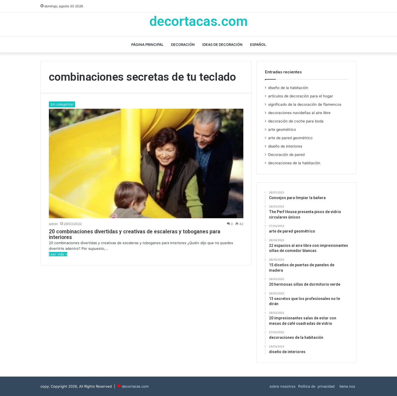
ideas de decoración (222, 44)
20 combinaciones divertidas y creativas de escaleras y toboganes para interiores (134, 234)
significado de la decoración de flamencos (304, 104)
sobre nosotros (282, 386)
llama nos (347, 386)
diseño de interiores (285, 146)
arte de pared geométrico (290, 138)
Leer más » (58, 254)
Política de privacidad (317, 386)
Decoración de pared (286, 154)
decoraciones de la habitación (294, 163)
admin (53, 224)
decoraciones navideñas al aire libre (299, 113)
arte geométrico (282, 129)
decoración (183, 44)
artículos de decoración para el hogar (300, 96)
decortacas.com (135, 386)
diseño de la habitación (288, 88)
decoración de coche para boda (296, 121)
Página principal (147, 44)
